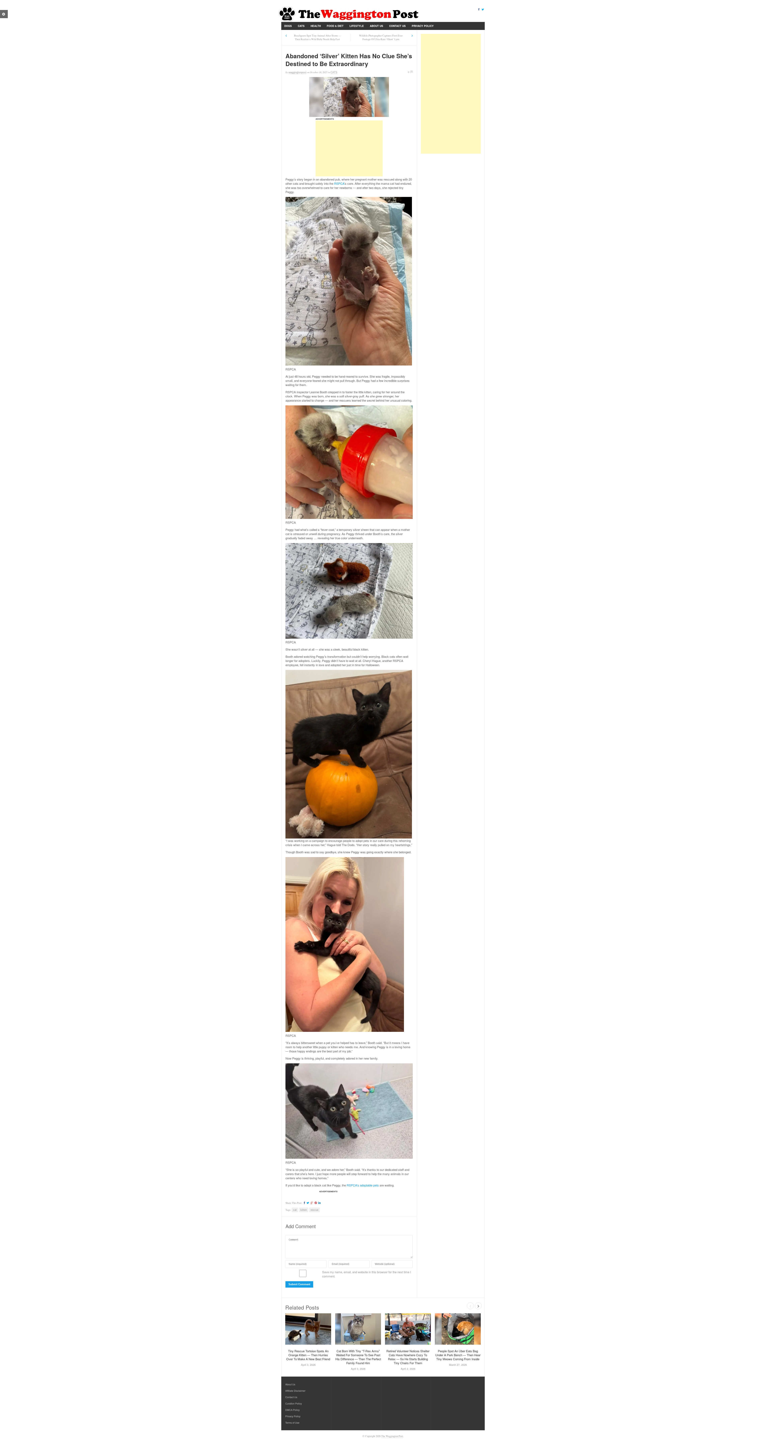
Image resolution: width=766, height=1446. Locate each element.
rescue (314, 1209)
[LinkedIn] (319, 1203)
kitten (303, 1209)
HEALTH (316, 26)
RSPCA (339, 183)
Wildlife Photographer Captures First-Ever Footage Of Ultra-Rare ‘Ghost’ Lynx (381, 37)
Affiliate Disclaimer (295, 1390)
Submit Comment (299, 1284)
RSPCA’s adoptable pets (363, 1185)
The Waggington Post (392, 1436)
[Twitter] (483, 9)
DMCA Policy (292, 1409)
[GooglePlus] (311, 1203)
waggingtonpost (297, 72)
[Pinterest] (315, 1203)
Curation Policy (293, 1403)
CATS (301, 26)
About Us (376, 26)
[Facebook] (479, 9)
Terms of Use (292, 1422)
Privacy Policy (423, 26)
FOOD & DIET (335, 26)
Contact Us (397, 26)
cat (295, 1209)
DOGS (288, 26)
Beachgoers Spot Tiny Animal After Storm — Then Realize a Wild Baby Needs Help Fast (317, 37)
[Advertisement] (349, 148)
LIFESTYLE (356, 26)
